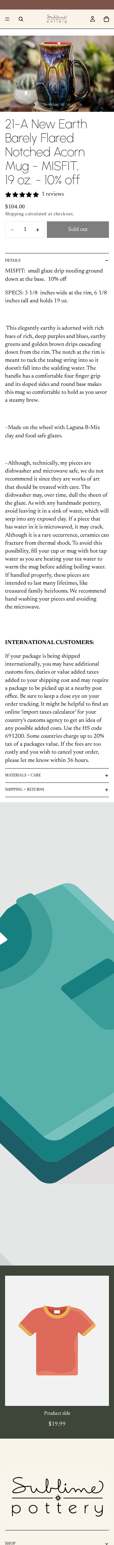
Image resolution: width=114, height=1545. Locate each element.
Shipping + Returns (24, 789)
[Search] (21, 19)
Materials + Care (23, 775)
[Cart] (106, 19)
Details (13, 260)
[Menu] (7, 19)
